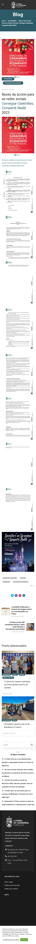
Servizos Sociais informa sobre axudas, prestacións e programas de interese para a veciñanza (18, 773)
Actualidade (12, 21)
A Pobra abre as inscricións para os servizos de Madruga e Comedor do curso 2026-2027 (17, 794)
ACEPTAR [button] (24, 939)
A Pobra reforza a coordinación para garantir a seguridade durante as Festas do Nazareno (17, 762)
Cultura (15, 674)
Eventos (22, 674)
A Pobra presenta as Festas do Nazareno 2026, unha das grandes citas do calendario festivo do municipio (17, 783)
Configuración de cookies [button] (11, 940)
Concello (23, 578)
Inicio (4, 21)
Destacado (6, 582)
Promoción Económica (13, 83)
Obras (14, 720)
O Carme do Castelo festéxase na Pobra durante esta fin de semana (17, 684)
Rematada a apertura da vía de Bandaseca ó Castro (17, 725)
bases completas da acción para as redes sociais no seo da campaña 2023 (17, 163)
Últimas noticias (8, 677)
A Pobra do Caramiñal (10, 578)
